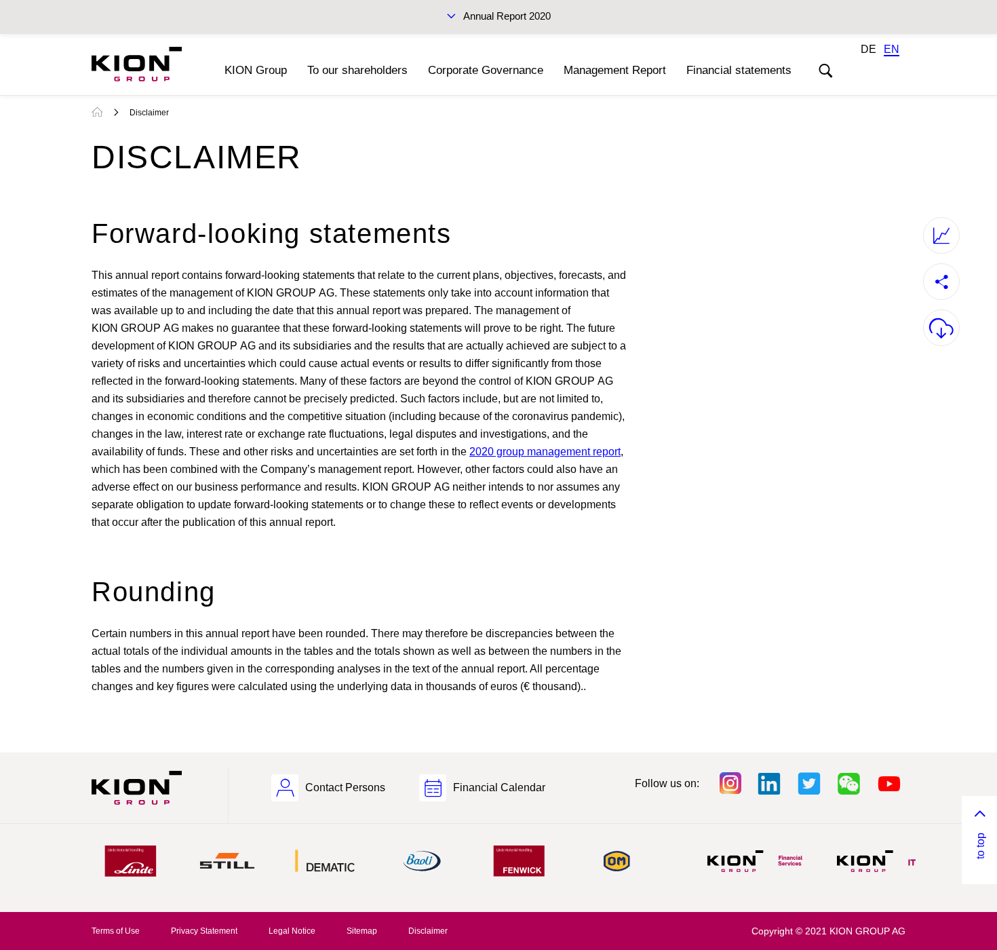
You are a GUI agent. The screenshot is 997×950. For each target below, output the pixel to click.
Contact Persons (345, 787)
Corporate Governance (485, 70)
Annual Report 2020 (507, 16)
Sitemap (362, 931)
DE (868, 49)
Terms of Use (116, 931)
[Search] (825, 71)
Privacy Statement (204, 931)
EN (891, 49)
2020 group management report (545, 451)
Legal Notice (292, 931)
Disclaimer (149, 112)
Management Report (615, 70)
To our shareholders (357, 70)
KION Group (255, 70)
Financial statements (738, 70)
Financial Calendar (499, 787)
